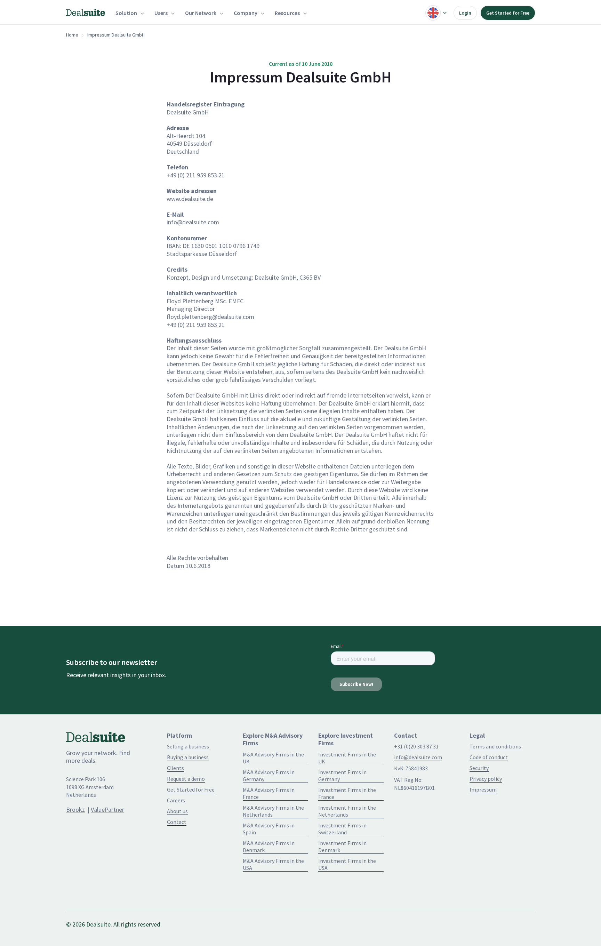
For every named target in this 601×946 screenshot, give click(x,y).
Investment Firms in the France (347, 793)
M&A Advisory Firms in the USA (273, 864)
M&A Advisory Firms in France (269, 793)
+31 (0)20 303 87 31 (416, 746)
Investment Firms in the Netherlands (347, 811)
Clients (175, 767)
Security (479, 767)
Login (465, 13)
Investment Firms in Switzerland (342, 829)
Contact (176, 821)
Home (72, 35)
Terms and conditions (495, 746)
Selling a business (188, 746)
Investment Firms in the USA (347, 864)
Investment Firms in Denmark (342, 846)
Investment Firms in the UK (347, 758)
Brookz (75, 809)
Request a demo (186, 778)
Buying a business (188, 757)
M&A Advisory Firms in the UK (273, 758)
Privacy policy (486, 778)
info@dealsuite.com (418, 757)
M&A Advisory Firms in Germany (269, 776)
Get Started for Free (507, 13)
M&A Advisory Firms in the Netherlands (273, 811)
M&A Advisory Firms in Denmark (269, 846)
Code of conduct (489, 757)
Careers (176, 800)
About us (177, 811)
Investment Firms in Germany (342, 776)
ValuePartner (107, 809)
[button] (129, 13)
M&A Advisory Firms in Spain (269, 829)
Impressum (483, 789)
